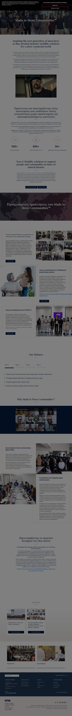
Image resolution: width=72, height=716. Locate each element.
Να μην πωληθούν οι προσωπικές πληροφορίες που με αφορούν (55, 2)
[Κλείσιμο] (70, 5)
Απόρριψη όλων (55, 5)
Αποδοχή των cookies (55, 8)
